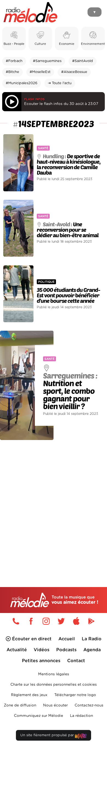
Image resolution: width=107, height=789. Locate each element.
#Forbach (14, 61)
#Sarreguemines (47, 61)
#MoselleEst (40, 72)
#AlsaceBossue (74, 72)
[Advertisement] (53, 502)
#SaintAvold (82, 61)
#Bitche (12, 72)
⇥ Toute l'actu (60, 83)
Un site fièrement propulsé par (47, 735)
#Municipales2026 (21, 83)
